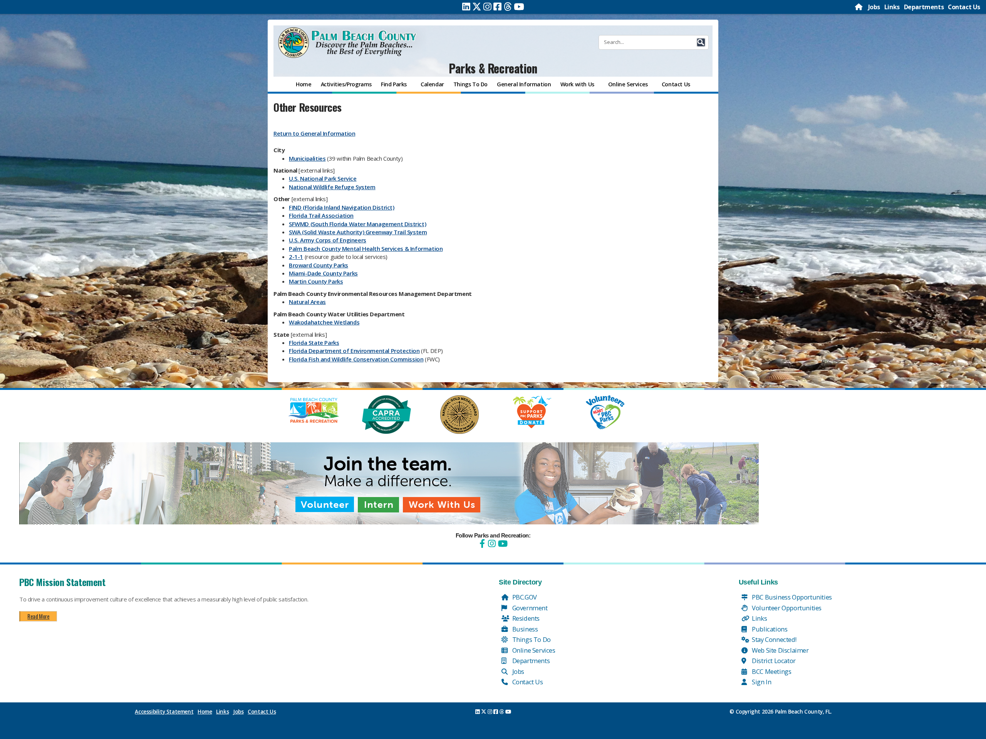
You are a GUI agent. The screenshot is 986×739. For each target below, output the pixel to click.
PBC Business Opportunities (791, 597)
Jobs (874, 7)
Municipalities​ (307, 158)
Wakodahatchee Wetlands (324, 322)
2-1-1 (296, 256)
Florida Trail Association (321, 215)
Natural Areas (307, 302)
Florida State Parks (314, 342)
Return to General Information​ (314, 133)
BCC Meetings (771, 671)
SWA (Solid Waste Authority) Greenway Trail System (358, 232)
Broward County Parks (318, 265)
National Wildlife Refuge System (332, 187)
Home (205, 711)
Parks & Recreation (493, 68)
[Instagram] (487, 6)
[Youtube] (519, 6)
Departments (924, 7)
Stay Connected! (774, 639)
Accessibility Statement (164, 711)
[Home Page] (859, 7)
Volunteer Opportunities (786, 607)
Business (524, 629)
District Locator (773, 660)
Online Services (533, 650)
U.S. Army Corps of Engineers (327, 240)
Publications (769, 629)
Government (529, 607)
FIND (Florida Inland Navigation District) (341, 207)
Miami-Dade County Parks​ (323, 273)
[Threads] (508, 6)
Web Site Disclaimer (780, 650)
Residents (525, 618)
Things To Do (531, 639)
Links (892, 7)
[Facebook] (497, 6)
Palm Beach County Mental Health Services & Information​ (366, 248)
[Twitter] (476, 6)
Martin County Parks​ (316, 281)
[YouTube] (502, 543)
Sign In (761, 681)
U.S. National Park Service (323, 178)
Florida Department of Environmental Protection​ (354, 350)
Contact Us (964, 7)
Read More (38, 616)
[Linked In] (466, 6)
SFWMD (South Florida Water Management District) (357, 224)
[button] (701, 42)
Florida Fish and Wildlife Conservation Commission (356, 359)
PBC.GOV (524, 597)
